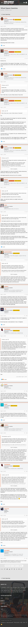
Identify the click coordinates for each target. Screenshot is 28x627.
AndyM (5, 404)
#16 (26, 515)
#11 (26, 336)
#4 (26, 107)
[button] (2, 2)
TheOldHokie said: (5, 436)
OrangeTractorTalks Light (6, 620)
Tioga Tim (6, 508)
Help (21, 622)
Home (2, 598)
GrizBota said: (4, 339)
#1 (26, 26)
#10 (26, 315)
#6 (26, 187)
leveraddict (7, 550)
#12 (26, 391)
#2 (26, 58)
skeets (5, 384)
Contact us (3, 603)
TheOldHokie (7, 329)
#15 (26, 471)
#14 (26, 433)
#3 (26, 81)
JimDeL (3, 10)
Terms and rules (9, 622)
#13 (26, 411)
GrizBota (6, 286)
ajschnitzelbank (8, 251)
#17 (26, 558)
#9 (26, 294)
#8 (26, 259)
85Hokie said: (4, 85)
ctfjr (5, 309)
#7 (26, 211)
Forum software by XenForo (12, 615)
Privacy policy (17, 622)
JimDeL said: (4, 110)
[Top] (26, 622)
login (2, 609)
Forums (2, 600)
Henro (5, 205)
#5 (26, 154)
